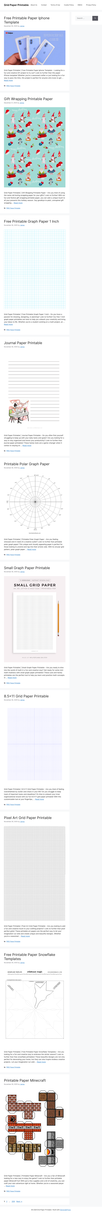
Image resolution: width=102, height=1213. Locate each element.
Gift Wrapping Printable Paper (28, 99)
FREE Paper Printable (13, 86)
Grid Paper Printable (16, 4)
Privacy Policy (91, 5)
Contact (44, 5)
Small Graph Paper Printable (27, 568)
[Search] (95, 18)
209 (13, 1201)
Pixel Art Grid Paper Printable (28, 818)
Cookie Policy (69, 5)
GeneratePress (65, 1210)
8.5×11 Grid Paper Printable (26, 696)
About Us (34, 5)
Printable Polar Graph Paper (27, 464)
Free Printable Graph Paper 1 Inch (31, 221)
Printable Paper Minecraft (25, 1080)
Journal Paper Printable (23, 343)
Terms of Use (55, 5)
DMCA (80, 5)
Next (19, 1201)
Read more (8, 80)
